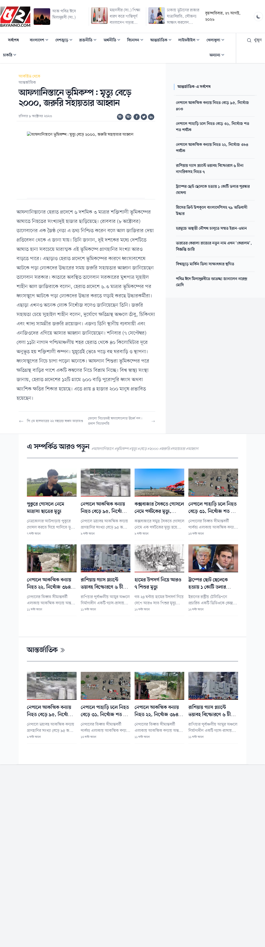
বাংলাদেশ (40, 40)
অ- (120, 117)
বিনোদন (136, 40)
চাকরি (11, 55)
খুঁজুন (258, 40)
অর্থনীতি (113, 40)
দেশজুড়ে (65, 40)
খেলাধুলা (217, 40)
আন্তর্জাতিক (162, 40)
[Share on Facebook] (137, 117)
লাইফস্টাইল (190, 40)
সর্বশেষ (13, 40)
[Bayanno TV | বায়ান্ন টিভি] (15, 16)
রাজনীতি (89, 40)
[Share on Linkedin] (151, 117)
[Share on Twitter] (144, 117)
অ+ (128, 117)
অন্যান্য (218, 55)
